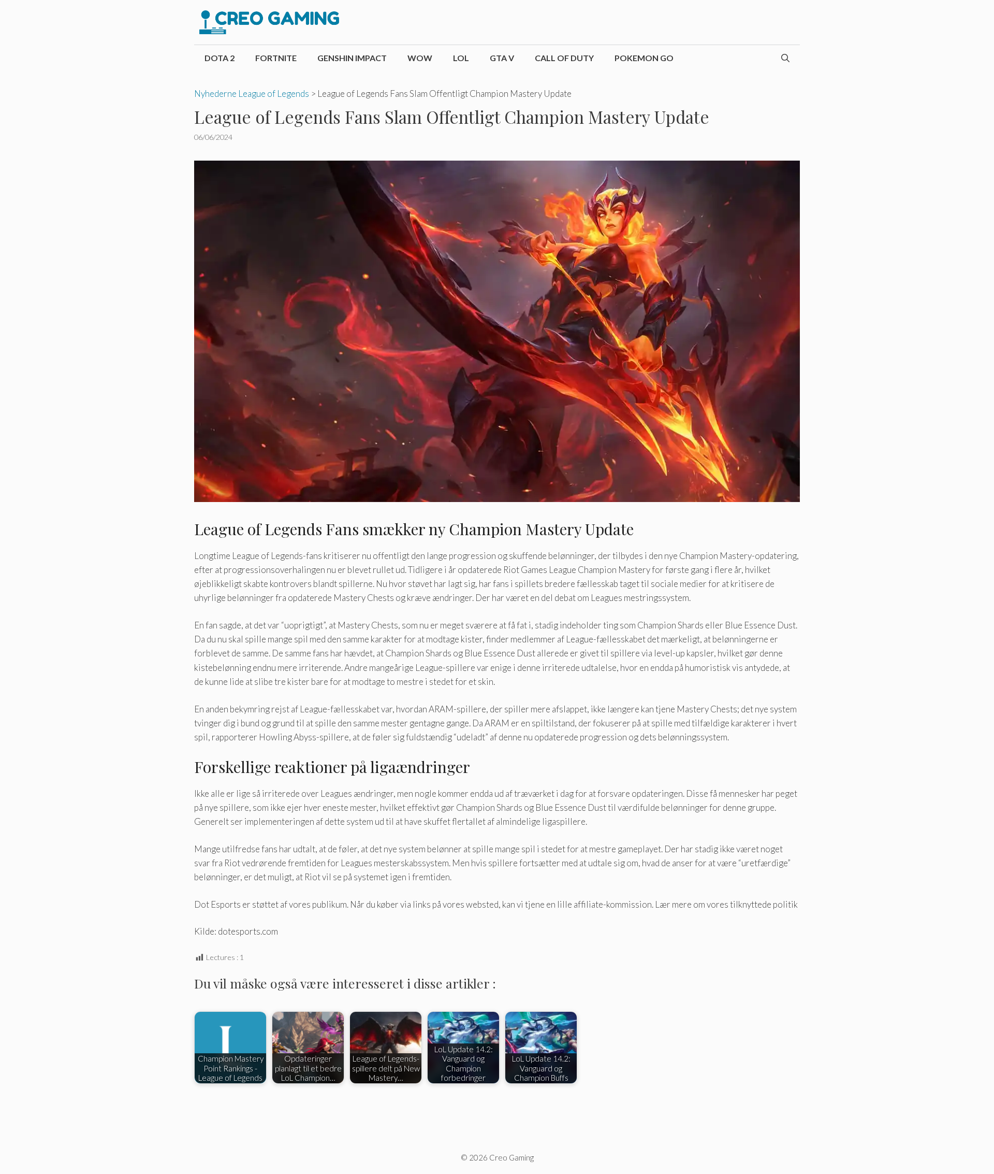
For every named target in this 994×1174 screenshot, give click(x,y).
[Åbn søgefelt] (785, 58)
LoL (461, 58)
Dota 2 (219, 58)
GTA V (502, 58)
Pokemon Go (644, 58)
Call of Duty (564, 58)
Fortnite (276, 58)
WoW (419, 58)
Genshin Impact (352, 58)
